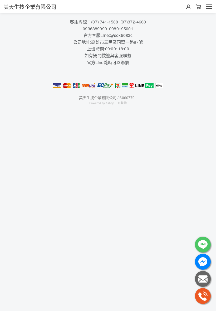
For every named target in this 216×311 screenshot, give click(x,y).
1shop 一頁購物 (116, 103)
